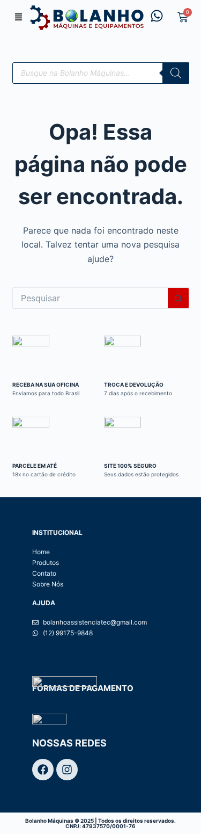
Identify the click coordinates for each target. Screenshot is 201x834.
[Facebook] (43, 769)
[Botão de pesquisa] (178, 298)
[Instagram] (67, 769)
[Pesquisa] (175, 73)
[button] (18, 17)
